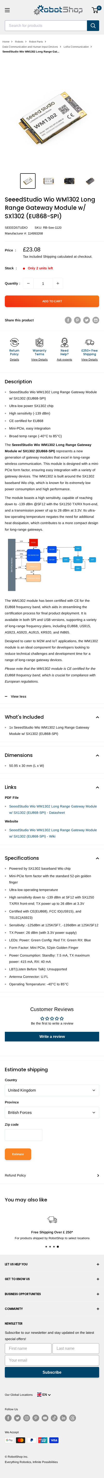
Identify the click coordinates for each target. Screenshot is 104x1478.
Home (5, 41)
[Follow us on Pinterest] (35, 1418)
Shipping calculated (58, 256)
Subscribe (52, 1372)
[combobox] (46, 25)
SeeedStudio (16, 227)
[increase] (58, 283)
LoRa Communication (76, 46)
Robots (19, 41)
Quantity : (12, 283)
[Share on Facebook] (68, 320)
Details (14, 359)
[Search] (93, 25)
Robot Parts (36, 41)
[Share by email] (95, 320)
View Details (39, 359)
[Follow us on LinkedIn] (63, 1418)
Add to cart (52, 301)
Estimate (18, 1154)
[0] (95, 10)
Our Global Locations (19, 1394)
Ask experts (64, 359)
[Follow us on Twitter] (17, 1418)
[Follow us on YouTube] (45, 1418)
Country (11, 1080)
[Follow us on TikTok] (54, 1418)
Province (12, 1102)
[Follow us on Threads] (72, 1418)
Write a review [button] (52, 1036)
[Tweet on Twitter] (86, 320)
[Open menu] (7, 10)
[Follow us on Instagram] (26, 1418)
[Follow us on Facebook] (8, 1418)
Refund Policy (15, 1175)
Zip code (12, 1124)
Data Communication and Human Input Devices (30, 46)
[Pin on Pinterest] (77, 320)
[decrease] (28, 283)
